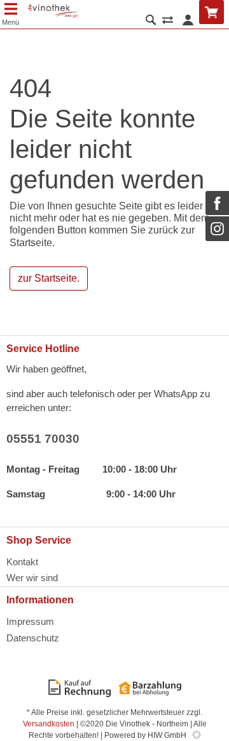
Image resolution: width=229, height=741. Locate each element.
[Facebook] (217, 203)
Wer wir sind (32, 577)
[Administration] (196, 735)
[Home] (53, 11)
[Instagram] (217, 228)
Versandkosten (48, 723)
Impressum (30, 621)
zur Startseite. (49, 278)
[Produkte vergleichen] (168, 21)
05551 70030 (43, 438)
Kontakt (22, 561)
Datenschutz (32, 638)
